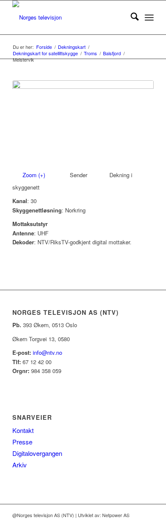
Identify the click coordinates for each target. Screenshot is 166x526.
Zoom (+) (35, 175)
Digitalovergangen (37, 453)
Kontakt (23, 430)
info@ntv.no (47, 352)
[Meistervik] (83, 123)
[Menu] (149, 17)
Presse (22, 441)
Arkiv (19, 464)
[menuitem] (130, 17)
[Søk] (130, 17)
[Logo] (68, 17)
